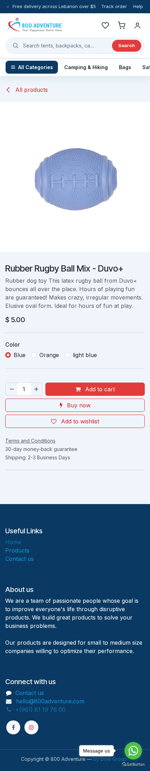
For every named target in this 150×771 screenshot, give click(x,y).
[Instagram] (31, 727)
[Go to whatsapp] (133, 750)
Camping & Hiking (86, 67)
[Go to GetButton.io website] (133, 764)
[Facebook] (13, 727)
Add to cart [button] (99, 389)
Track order (114, 6)
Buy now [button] (78, 405)
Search (126, 45)
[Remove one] (11, 389)
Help (138, 6)
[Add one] (37, 389)
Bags (125, 67)
